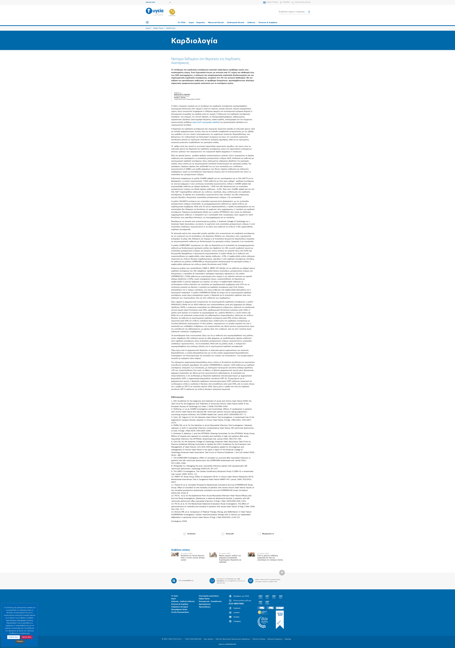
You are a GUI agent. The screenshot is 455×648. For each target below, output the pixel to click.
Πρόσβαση (286, 2)
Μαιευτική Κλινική (216, 23)
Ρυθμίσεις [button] (20, 641)
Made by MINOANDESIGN (227, 644)
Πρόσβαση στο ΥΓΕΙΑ (241, 596)
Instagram (237, 621)
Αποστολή (230, 534)
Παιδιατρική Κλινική (235, 23)
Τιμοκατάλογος (204, 607)
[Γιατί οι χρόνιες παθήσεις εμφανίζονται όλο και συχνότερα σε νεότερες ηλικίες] (251, 555)
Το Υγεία (174, 596)
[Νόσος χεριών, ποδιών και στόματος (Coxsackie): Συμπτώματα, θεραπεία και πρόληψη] (213, 555)
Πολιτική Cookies (259, 639)
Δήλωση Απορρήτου (275, 639)
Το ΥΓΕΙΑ (181, 23)
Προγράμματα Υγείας (179, 609)
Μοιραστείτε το (268, 534)
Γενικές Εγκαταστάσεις (180, 612)
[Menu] (147, 22)
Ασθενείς (251, 23)
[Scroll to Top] (282, 573)
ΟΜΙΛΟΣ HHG (150, 2)
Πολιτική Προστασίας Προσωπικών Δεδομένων (233, 639)
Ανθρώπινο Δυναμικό (179, 607)
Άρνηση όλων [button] (26, 637)
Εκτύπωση (191, 534)
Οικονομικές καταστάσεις (209, 596)
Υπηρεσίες (200, 23)
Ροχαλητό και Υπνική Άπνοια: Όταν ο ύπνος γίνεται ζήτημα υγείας (193, 558)
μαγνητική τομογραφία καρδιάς (206, 122)
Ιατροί (191, 23)
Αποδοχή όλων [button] (13, 637)
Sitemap (288, 639)
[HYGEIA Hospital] (155, 12)
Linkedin (236, 613)
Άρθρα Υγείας (204, 599)
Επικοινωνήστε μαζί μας (302, 2)
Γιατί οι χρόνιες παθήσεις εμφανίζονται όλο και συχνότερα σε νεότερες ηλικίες (270, 558)
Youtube (236, 617)
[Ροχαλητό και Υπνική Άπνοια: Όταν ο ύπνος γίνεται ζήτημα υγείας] (174, 554)
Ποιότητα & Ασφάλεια (268, 23)
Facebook (236, 608)
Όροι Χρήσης (208, 639)
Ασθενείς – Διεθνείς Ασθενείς (183, 601)
